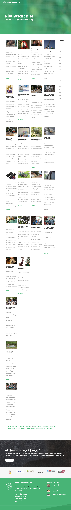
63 (33, 428)
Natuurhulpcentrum (14, 2)
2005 (60, 107)
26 (35, 426)
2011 (59, 89)
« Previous (7, 426)
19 (27, 426)
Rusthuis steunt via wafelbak (10, 393)
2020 (60, 63)
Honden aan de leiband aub (59, 494)
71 (43, 428)
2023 (60, 55)
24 (33, 426)
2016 (60, 75)
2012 (60, 86)
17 (24, 426)
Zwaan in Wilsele (9, 351)
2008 (60, 98)
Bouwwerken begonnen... (9, 139)
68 (39, 428)
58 (27, 428)
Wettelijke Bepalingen (40, 507)
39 (51, 426)
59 (28, 428)
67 (38, 428)
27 (37, 426)
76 (49, 428)
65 (36, 428)
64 (34, 428)
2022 (60, 57)
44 (9, 428)
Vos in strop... (9, 225)
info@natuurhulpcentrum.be (25, 493)
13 (20, 426)
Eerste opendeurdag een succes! (10, 308)
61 (31, 428)
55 (23, 428)
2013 (59, 84)
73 (45, 428)
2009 (60, 95)
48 (14, 428)
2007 (60, 101)
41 (54, 426)
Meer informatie (9, 460)
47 (13, 428)
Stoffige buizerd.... (22, 139)
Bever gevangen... (22, 181)
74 (47, 428)
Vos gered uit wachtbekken (47, 138)
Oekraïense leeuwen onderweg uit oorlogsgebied (59, 485)
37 (49, 426)
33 (44, 426)
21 (29, 426)
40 (52, 426)
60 (29, 428)
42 (55, 426)
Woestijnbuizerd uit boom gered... (23, 227)
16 (23, 426)
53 (21, 428)
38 (50, 426)
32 (43, 426)
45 (10, 428)
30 (40, 426)
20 (28, 426)
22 (30, 426)
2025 (60, 49)
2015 (60, 78)
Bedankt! (33, 95)
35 (46, 426)
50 (17, 428)
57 (26, 428)
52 (19, 428)
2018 (60, 69)
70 (42, 428)
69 (41, 428)
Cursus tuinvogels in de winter (23, 95)
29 (39, 426)
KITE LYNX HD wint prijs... (11, 183)
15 (22, 426)
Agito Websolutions (19, 507)
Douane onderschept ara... (23, 52)
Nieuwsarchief (62, 113)
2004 (60, 110)
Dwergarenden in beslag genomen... (10, 267)
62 (32, 428)
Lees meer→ (8, 78)
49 (16, 428)
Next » (51, 428)
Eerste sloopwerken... (36, 181)
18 (26, 426)
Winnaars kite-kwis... (36, 227)
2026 (60, 46)
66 (37, 428)
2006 (60, 104)
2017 (60, 72)
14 (21, 426)
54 (22, 428)
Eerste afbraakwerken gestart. (49, 183)
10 (16, 426)
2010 (60, 92)
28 (38, 426)
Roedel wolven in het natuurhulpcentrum (49, 95)
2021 (60, 60)
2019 (60, 66)
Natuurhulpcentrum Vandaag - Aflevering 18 (36, 49)
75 (48, 428)
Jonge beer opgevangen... (9, 50)
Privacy (33, 507)
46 (12, 428)
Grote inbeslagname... (36, 139)
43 (8, 428)
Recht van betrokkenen (51, 507)
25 (34, 426)
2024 (60, 52)
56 (24, 428)
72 (44, 428)
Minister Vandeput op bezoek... (49, 52)
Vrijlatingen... (21, 268)
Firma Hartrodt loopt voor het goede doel (49, 228)
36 (47, 426)
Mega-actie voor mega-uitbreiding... (10, 97)
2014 (60, 81)
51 (18, 428)
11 (17, 426)
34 (45, 426)
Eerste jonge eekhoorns (58, 490)
